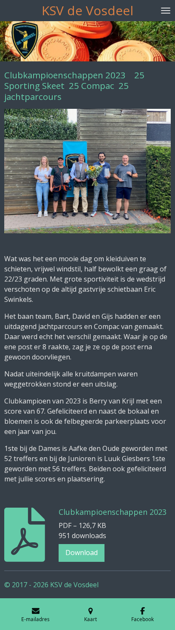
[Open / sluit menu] (165, 10)
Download (81, 552)
